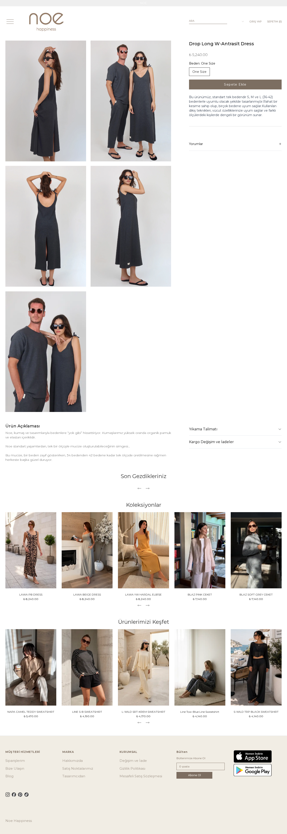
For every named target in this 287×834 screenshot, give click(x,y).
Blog (9, 776)
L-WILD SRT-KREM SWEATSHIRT (143, 711)
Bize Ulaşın (14, 768)
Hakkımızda (72, 760)
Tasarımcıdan (73, 776)
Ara (191, 20)
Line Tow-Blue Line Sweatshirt (199, 711)
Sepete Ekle (235, 84)
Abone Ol (194, 775)
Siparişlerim (15, 760)
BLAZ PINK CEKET (200, 594)
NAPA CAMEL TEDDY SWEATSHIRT (30, 711)
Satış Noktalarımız (77, 768)
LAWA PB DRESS (30, 594)
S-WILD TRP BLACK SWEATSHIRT (256, 711)
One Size (199, 72)
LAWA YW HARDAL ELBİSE (143, 594)
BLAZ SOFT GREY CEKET (256, 594)
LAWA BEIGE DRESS (87, 594)
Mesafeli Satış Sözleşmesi (141, 776)
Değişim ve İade (133, 760)
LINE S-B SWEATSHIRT (87, 711)
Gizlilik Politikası (132, 768)
